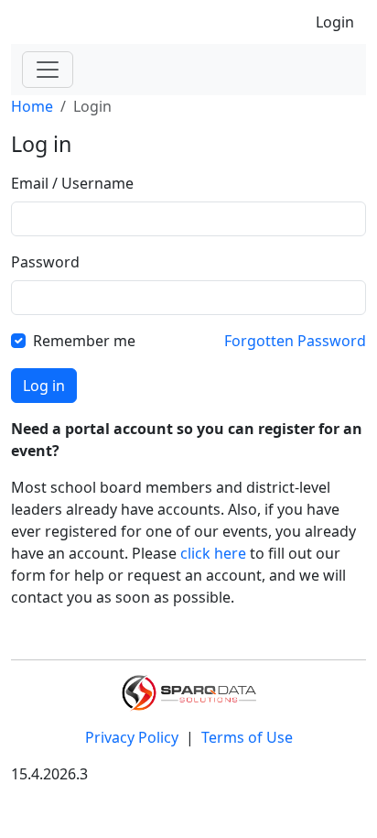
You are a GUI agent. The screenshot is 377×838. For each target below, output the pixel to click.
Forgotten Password (295, 341)
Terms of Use (247, 737)
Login (335, 22)
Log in (44, 385)
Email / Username (72, 183)
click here (213, 553)
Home (32, 106)
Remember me (84, 341)
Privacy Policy (133, 737)
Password (45, 262)
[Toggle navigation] (47, 69)
